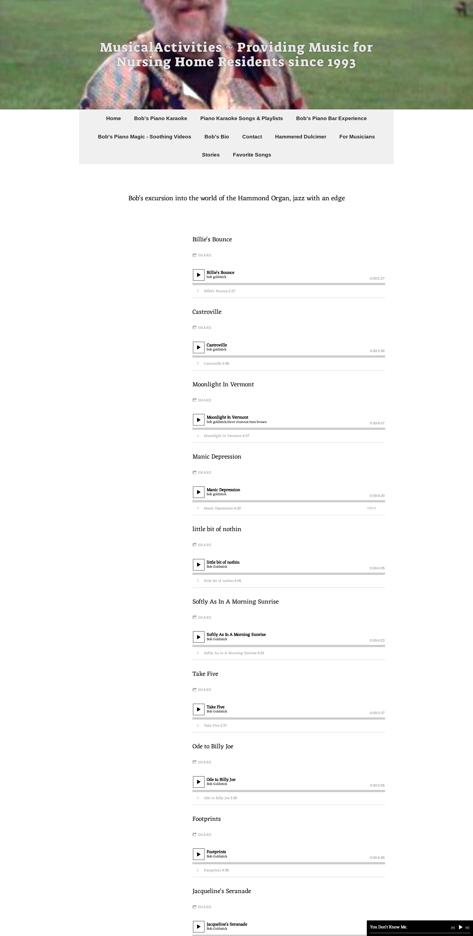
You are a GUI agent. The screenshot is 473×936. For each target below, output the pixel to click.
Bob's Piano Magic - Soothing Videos (144, 137)
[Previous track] (453, 927)
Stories (211, 155)
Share (205, 255)
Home (113, 118)
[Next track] (467, 927)
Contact (252, 137)
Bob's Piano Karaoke (160, 118)
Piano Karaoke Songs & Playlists (241, 118)
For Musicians (357, 137)
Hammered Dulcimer (300, 137)
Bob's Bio (216, 137)
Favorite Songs (252, 155)
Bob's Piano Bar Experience (331, 118)
